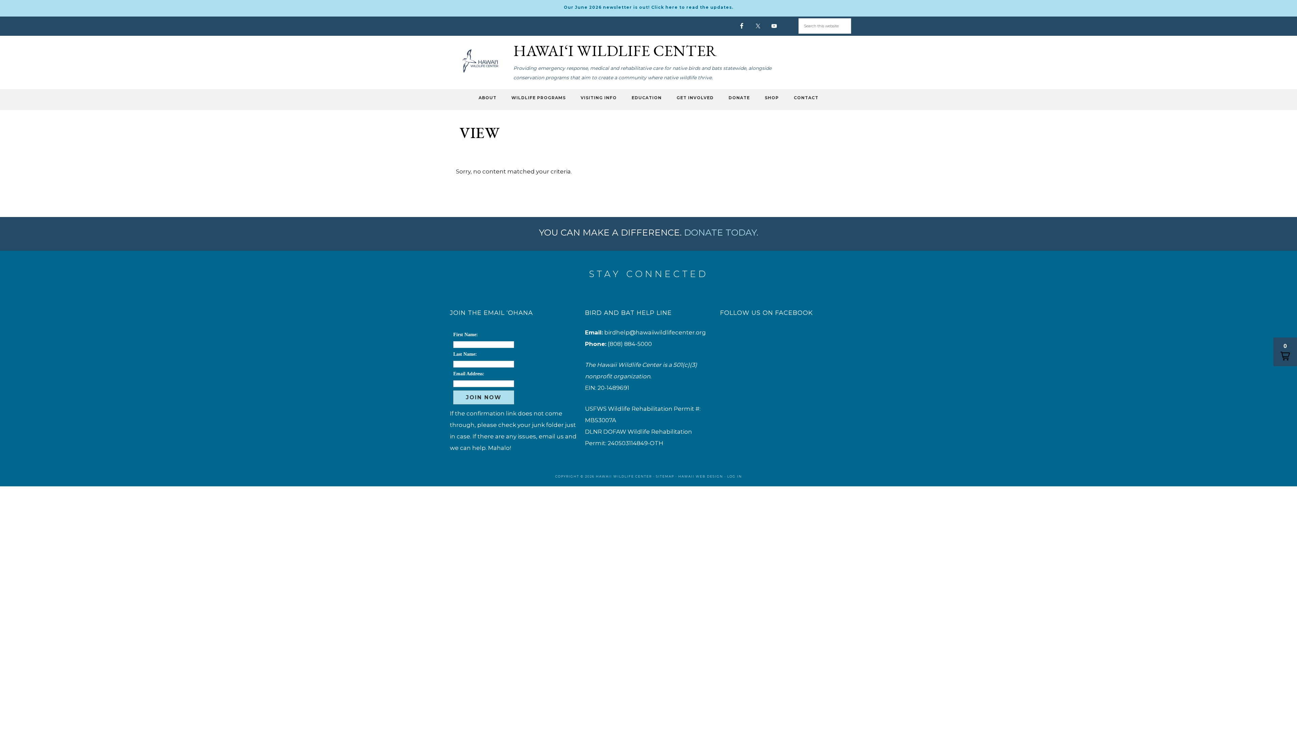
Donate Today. (721, 232)
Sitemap (665, 476)
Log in (734, 476)
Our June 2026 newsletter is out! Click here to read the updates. (648, 7)
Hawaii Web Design (700, 476)
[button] (1285, 352)
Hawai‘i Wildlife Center (479, 61)
